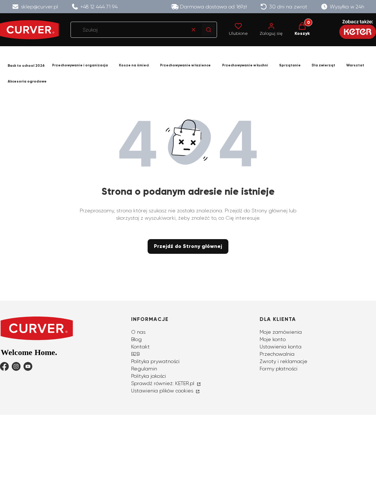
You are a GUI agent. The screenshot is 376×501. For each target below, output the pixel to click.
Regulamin (144, 369)
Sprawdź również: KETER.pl (163, 383)
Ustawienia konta (280, 347)
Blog (136, 339)
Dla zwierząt (323, 65)
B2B (135, 354)
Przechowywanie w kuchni (245, 65)
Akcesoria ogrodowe (27, 81)
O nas (138, 332)
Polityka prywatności (155, 361)
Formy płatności (278, 369)
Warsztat (355, 65)
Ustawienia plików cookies (163, 391)
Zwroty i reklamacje (283, 361)
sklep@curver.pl (39, 7)
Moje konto (273, 339)
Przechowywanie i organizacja (80, 65)
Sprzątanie (290, 65)
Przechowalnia (277, 354)
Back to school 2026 (26, 65)
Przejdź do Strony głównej (188, 246)
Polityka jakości (148, 376)
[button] (208, 29)
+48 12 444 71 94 (99, 7)
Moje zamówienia (281, 332)
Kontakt (140, 347)
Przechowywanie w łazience (185, 65)
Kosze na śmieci (134, 65)
